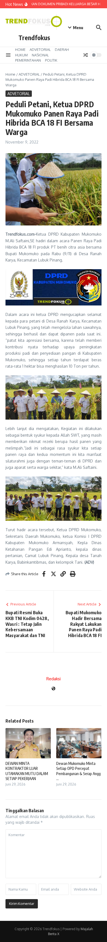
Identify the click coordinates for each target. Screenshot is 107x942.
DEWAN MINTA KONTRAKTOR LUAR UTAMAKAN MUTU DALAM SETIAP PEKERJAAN (26, 771)
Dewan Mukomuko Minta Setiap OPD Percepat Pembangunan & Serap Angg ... (78, 771)
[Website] (53, 689)
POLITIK (51, 60)
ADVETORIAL (40, 49)
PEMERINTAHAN (28, 60)
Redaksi (53, 678)
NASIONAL (40, 55)
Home (10, 74)
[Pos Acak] (85, 55)
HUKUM (21, 55)
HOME (20, 49)
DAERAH (62, 49)
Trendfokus (34, 38)
